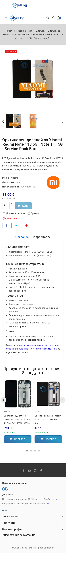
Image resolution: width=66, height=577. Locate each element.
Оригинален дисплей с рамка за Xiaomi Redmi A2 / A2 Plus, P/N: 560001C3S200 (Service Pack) (17, 420)
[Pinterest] (26, 225)
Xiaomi (14, 178)
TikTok (41, 471)
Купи (25, 205)
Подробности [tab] (41, 237)
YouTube (29, 470)
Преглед (19, 439)
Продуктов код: (11, 186)
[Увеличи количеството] (11, 204)
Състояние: (8, 182)
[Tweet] (16, 225)
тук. (47, 503)
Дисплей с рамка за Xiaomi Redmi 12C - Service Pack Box (48, 419)
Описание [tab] (22, 237)
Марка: (6, 178)
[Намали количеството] (11, 207)
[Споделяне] (6, 225)
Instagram (35, 470)
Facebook (24, 470)
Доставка (7, 494)
